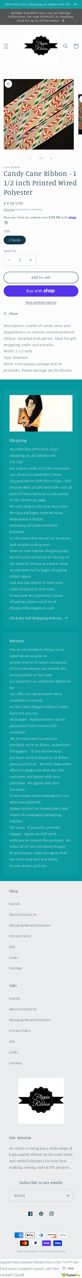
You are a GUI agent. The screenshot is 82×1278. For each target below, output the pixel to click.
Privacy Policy (20, 936)
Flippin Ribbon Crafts (34, 1251)
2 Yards (15, 240)
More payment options (41, 302)
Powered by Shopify (56, 1251)
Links (13, 957)
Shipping (9, 209)
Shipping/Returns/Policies (30, 925)
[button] (6, 46)
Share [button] (13, 313)
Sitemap (15, 968)
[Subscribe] (67, 1195)
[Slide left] (31, 158)
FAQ (12, 947)
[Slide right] (51, 158)
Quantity (10, 251)
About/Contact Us (23, 914)
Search (14, 904)
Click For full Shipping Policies (36, 618)
